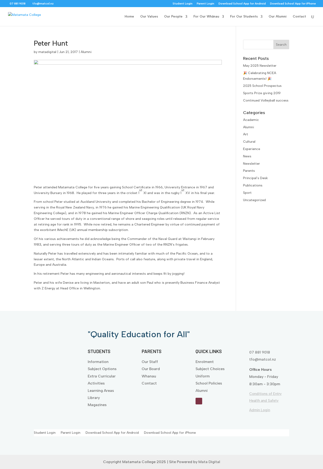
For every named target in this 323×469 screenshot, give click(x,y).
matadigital (47, 52)
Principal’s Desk (255, 178)
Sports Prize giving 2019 (262, 93)
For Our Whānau (206, 16)
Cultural (249, 142)
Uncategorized (254, 200)
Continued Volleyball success (265, 100)
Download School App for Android (242, 3)
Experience (251, 149)
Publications (252, 185)
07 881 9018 (259, 352)
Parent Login (205, 3)
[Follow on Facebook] (199, 401)
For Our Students (244, 16)
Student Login (182, 3)
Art (245, 134)
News (247, 156)
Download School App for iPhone (293, 3)
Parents (249, 171)
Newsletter (251, 164)
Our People (173, 16)
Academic (251, 120)
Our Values (149, 16)
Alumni (86, 52)
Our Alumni (278, 16)
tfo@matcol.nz (262, 359)
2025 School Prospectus (262, 86)
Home (129, 16)
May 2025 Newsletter (259, 66)
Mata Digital (209, 462)
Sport (247, 193)
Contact (299, 16)
